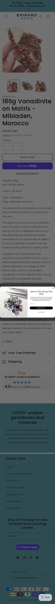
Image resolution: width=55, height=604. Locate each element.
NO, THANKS (41, 312)
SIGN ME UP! (41, 307)
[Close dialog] (53, 288)
